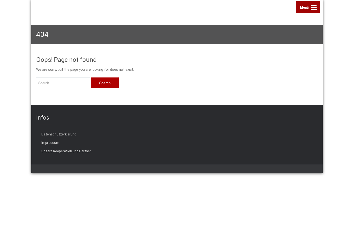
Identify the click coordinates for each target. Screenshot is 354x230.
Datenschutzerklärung (58, 134)
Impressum (50, 143)
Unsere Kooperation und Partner (66, 151)
